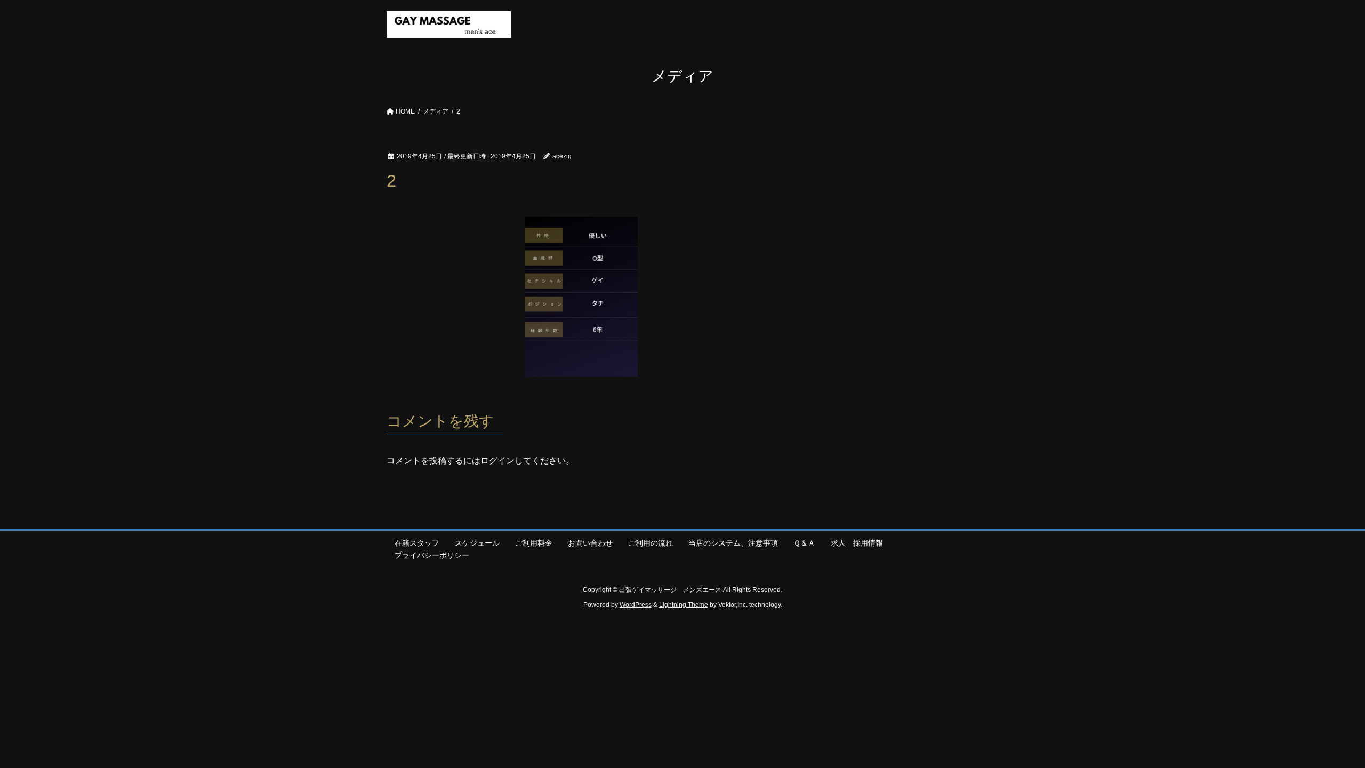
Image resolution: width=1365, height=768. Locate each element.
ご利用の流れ (650, 543)
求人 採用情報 (860, 543)
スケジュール (477, 543)
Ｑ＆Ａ (804, 543)
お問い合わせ (590, 543)
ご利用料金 (533, 543)
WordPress (636, 605)
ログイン (497, 460)
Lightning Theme (683, 605)
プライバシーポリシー (432, 555)
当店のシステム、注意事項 (733, 543)
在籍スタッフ (417, 543)
